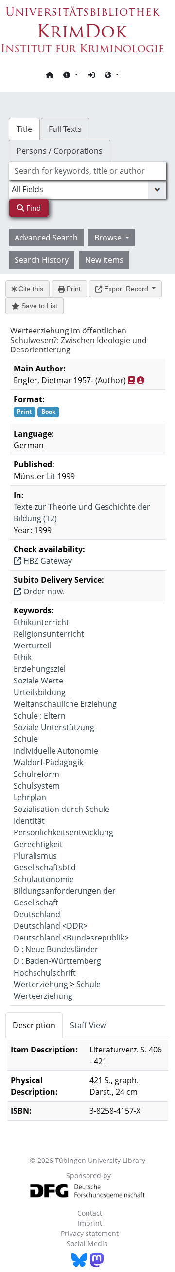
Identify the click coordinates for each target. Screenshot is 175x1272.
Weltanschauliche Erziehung (65, 704)
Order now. (43, 591)
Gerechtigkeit (38, 844)
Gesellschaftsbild (45, 867)
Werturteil (32, 645)
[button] (70, 74)
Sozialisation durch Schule (61, 809)
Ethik (23, 657)
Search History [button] (42, 260)
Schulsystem (37, 785)
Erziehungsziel (40, 669)
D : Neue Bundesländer (56, 949)
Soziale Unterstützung (54, 727)
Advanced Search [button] (46, 237)
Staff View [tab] (88, 1025)
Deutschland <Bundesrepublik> (71, 937)
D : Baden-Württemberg (57, 961)
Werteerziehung (43, 996)
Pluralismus (35, 855)
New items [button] (104, 260)
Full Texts (65, 129)
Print (73, 289)
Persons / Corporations (60, 151)
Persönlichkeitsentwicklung (63, 832)
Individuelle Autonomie (56, 750)
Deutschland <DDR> (51, 926)
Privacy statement (90, 1233)
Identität (29, 820)
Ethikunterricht (41, 622)
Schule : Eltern (40, 715)
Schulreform (36, 774)
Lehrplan (30, 797)
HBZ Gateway (46, 560)
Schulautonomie (44, 879)
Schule (26, 739)
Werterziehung (41, 984)
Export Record (126, 289)
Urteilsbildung (40, 692)
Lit (51, 476)
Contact (89, 1212)
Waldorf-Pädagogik (48, 762)
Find (32, 208)
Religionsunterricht (49, 633)
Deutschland (37, 914)
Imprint (90, 1223)
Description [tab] (34, 1025)
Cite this (30, 289)
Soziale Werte (38, 680)
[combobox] (87, 171)
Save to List (38, 306)
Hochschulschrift (45, 972)
